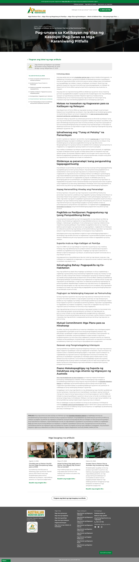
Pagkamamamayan (60, 522)
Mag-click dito (66, 1)
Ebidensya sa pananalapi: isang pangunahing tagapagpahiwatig (40, 88)
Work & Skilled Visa (95, 16)
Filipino (4, 560)
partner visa (94, 139)
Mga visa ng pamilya (61, 518)
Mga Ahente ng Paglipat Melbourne (84, 537)
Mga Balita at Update (90, 4)
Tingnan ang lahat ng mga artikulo (45, 59)
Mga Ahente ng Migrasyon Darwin (85, 526)
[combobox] (6, 560)
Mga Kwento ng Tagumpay (105, 4)
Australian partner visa (82, 77)
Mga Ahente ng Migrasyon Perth (85, 541)
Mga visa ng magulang (61, 515)
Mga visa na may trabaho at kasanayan (63, 525)
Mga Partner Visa (34, 16)
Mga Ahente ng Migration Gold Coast (84, 529)
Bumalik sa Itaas (105, 552)
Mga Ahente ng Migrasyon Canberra (85, 522)
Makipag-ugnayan (79, 4)
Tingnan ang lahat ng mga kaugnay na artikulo (69, 498)
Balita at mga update (100, 515)
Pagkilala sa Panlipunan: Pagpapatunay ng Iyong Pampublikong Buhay (41, 92)
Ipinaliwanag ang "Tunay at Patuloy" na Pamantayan (38, 83)
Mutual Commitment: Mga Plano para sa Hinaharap (41, 99)
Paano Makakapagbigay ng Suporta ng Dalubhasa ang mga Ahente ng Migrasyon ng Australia (41, 102)
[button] (35, 17)
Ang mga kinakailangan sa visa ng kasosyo (70, 377)
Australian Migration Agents (77, 415)
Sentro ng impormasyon (46, 26)
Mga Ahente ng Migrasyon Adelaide (85, 514)
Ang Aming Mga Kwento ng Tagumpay (102, 518)
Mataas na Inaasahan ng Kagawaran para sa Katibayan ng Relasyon (40, 79)
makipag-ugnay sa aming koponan (73, 404)
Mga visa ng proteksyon (62, 520)
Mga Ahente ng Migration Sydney (84, 545)
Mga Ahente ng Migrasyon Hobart (85, 533)
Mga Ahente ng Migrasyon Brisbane (85, 518)
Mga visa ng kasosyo (61, 513)
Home (36, 26)
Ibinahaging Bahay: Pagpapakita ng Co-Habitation (41, 96)
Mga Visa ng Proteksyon (77, 16)
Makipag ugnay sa (99, 513)
